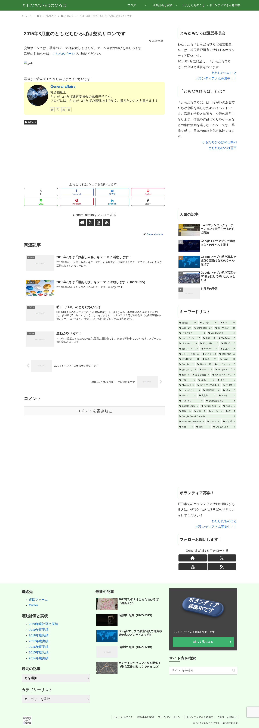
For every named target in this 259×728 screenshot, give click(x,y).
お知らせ (32, 122)
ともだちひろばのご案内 (219, 142)
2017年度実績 (38, 641)
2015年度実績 (38, 652)
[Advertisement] (94, 152)
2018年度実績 (38, 635)
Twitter (33, 605)
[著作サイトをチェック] (52, 109)
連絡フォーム (38, 599)
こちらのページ (64, 53)
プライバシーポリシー (170, 717)
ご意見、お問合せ (227, 717)
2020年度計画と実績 (43, 624)
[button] (148, 202)
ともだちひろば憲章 (222, 148)
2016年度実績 (38, 647)
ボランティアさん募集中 (199, 717)
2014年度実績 (38, 658)
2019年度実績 (38, 629)
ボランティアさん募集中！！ (216, 78)
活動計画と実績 (145, 717)
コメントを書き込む (94, 411)
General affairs (62, 86)
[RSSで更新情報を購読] (69, 109)
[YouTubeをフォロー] (63, 109)
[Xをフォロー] (58, 109)
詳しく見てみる (203, 641)
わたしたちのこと (224, 73)
